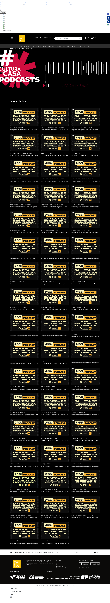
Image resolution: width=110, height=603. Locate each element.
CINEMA (59, 46)
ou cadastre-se (96, 38)
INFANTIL (73, 46)
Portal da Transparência (62, 567)
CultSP (48, 38)
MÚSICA (35, 46)
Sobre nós (58, 560)
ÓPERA (44, 46)
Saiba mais (28, 564)
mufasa (72, 585)
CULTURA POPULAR (81, 46)
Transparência (59, 566)
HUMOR (68, 46)
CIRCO (63, 46)
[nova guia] (6, 10)
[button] (108, 14)
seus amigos (39, 38)
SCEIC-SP (58, 562)
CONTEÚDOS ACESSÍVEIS (25, 46)
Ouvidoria (58, 565)
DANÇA (39, 46)
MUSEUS (54, 46)
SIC (57, 563)
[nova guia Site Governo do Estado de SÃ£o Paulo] (12, 1)
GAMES (88, 46)
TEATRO (49, 46)
